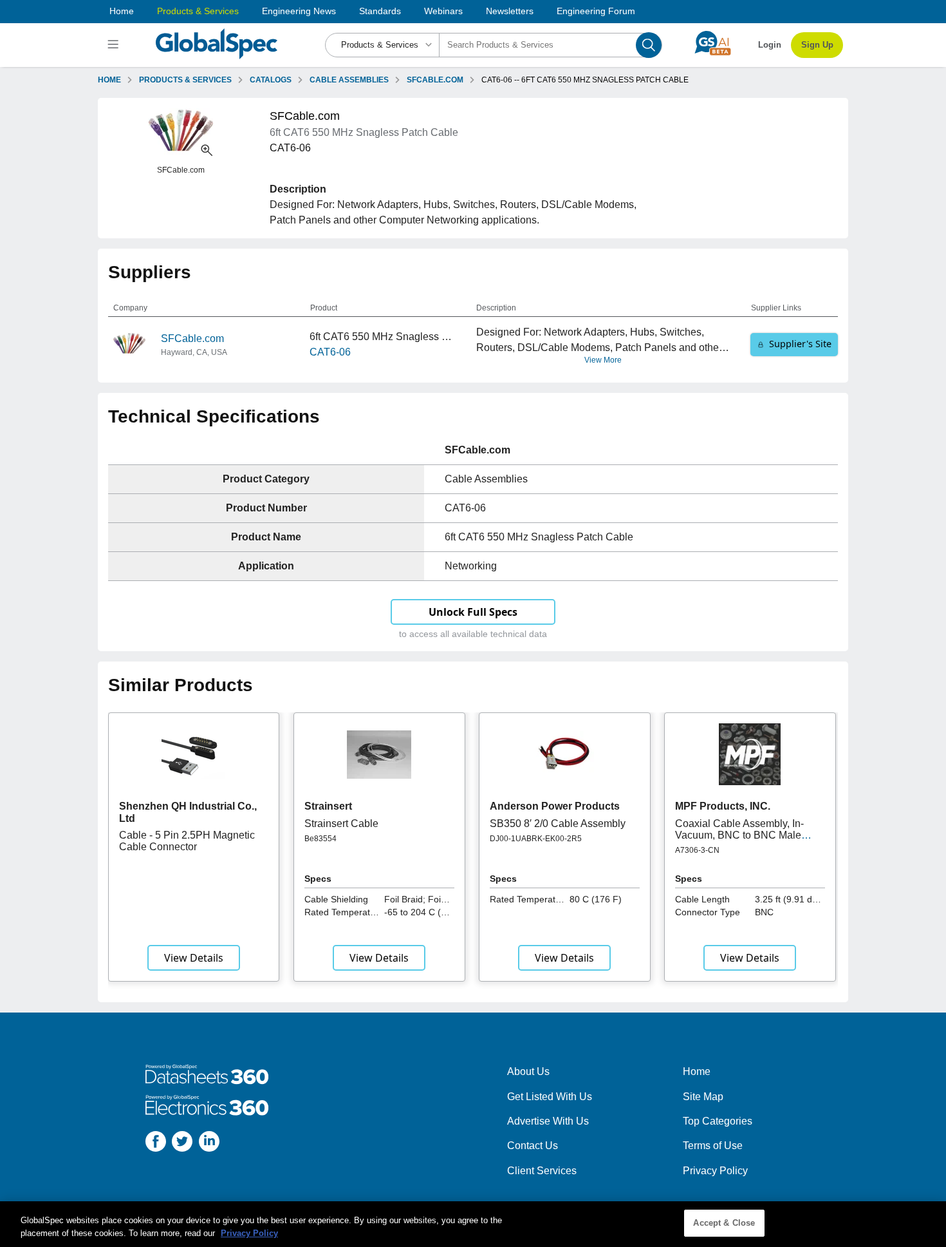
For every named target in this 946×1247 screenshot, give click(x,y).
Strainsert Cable (341, 823)
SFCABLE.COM (435, 79)
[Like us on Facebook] (155, 1143)
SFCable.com (192, 338)
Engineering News (299, 11)
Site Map (703, 1096)
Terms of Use (713, 1145)
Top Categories (717, 1121)
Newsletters (509, 11)
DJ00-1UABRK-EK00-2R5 (536, 838)
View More (603, 360)
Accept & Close (724, 1223)
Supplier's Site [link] (800, 344)
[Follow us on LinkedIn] (209, 1143)
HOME (109, 79)
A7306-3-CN (697, 850)
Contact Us (532, 1145)
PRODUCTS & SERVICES (185, 79)
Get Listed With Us (549, 1096)
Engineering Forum (596, 11)
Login (769, 45)
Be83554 (320, 838)
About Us (528, 1071)
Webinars (443, 11)
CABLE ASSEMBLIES (349, 79)
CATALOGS (271, 79)
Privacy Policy (715, 1170)
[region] (473, 1224)
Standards (380, 11)
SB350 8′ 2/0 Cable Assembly (558, 823)
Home (121, 11)
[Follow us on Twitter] (182, 1143)
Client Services (542, 1170)
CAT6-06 (330, 352)
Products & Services (198, 11)
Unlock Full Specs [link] (473, 612)
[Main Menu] (115, 45)
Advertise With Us (548, 1121)
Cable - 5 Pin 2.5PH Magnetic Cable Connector (187, 841)
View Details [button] (193, 958)
